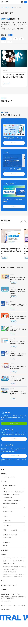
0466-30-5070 (7, 601)
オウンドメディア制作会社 (9, 571)
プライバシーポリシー (10, 459)
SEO (14, 557)
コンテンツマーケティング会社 (10, 574)
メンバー (5, 477)
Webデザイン (6, 563)
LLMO (4, 557)
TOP (2, 7)
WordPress (5, 560)
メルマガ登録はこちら (14, 455)
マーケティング (13, 560)
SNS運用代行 (6, 569)
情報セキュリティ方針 (18, 605)
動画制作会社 (22, 574)
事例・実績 (4, 550)
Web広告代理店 (14, 569)
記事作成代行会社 (18, 576)
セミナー (3, 581)
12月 (10, 42)
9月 (21, 38)
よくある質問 (11, 477)
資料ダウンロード (14, 423)
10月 (4, 42)
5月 (3, 38)
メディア (3, 554)
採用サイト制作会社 (8, 576)
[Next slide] (25, 221)
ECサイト (24, 557)
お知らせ (18, 557)
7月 (15, 38)
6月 (9, 38)
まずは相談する (14, 438)
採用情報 (3, 589)
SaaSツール (21, 560)
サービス (3, 481)
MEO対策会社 (14, 566)
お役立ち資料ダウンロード (9, 585)
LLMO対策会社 (6, 566)
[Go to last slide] (21, 221)
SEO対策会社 (22, 566)
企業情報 (3, 473)
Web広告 (9, 557)
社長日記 (13, 563)
